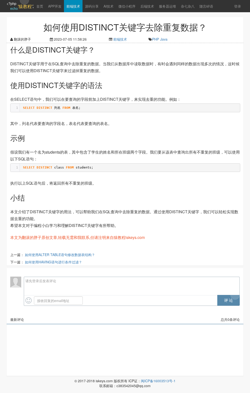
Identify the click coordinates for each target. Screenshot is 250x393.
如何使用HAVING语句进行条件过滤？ (53, 261)
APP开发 (55, 6)
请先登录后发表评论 (40, 280)
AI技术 (109, 6)
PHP (155, 39)
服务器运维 (167, 6)
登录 (237, 6)
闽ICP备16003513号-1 (158, 380)
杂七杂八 (188, 6)
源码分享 (92, 6)
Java (163, 39)
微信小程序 (126, 6)
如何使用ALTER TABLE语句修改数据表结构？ (60, 254)
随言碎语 (206, 6)
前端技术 (73, 6)
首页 (39, 6)
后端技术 (147, 6)
